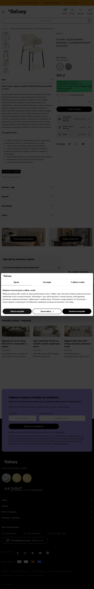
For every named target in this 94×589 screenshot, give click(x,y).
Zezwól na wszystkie (77, 311)
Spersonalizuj (46, 311)
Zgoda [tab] (16, 282)
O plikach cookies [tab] (78, 282)
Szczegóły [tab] (47, 282)
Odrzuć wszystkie (17, 311)
